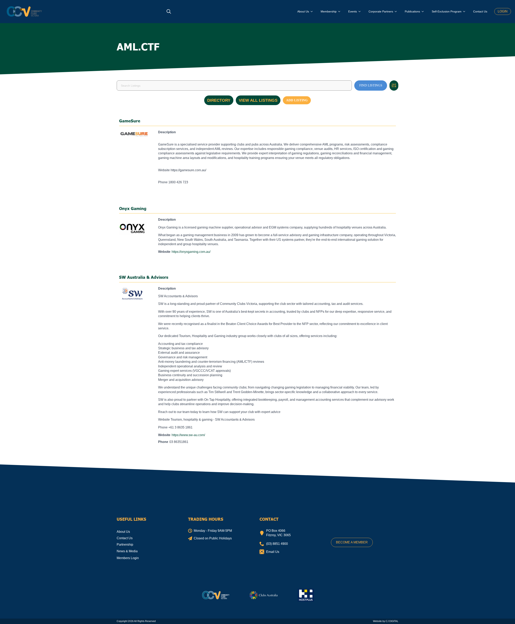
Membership (329, 11)
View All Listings (258, 100)
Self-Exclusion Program (446, 11)
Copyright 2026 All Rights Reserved (136, 621)
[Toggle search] (169, 11)
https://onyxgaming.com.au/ (191, 251)
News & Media (127, 551)
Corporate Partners (381, 11)
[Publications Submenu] (424, 11)
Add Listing (297, 100)
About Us (303, 11)
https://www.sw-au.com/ (188, 435)
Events (352, 11)
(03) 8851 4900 (277, 543)
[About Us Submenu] (313, 11)
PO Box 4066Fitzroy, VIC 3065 (278, 533)
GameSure (129, 120)
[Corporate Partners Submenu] (397, 11)
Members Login (128, 558)
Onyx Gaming (132, 208)
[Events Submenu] (361, 11)
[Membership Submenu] (340, 11)
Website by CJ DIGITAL (385, 621)
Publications (412, 11)
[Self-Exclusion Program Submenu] (465, 11)
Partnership (125, 544)
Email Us (272, 551)
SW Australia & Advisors (143, 277)
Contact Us (480, 11)
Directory (218, 100)
